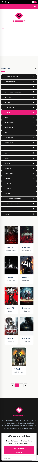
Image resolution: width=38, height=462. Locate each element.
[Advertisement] (19, 43)
